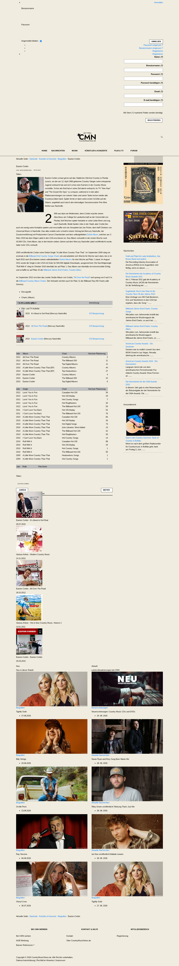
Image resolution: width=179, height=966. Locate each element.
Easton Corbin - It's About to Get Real (32, 520)
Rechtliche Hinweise (45, 960)
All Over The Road (39, 326)
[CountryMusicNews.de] (87, 137)
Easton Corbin (37, 339)
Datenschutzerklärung (25, 960)
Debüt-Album (92, 234)
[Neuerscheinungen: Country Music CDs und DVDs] (127, 689)
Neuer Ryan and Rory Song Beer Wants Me (110, 759)
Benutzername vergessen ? (151, 48)
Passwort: (155, 74)
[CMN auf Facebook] (138, 159)
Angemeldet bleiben (29, 41)
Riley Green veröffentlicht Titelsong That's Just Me (113, 807)
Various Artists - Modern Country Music (33, 554)
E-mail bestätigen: (152, 100)
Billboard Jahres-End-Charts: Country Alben (62, 270)
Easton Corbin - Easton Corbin (29, 657)
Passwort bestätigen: (150, 83)
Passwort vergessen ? (153, 45)
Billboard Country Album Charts (32, 281)
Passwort (25, 24)
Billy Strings (21, 759)
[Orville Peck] (51, 784)
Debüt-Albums (65, 259)
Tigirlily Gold (21, 711)
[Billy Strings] (51, 736)
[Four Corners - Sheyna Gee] (143, 227)
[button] (59, 150)
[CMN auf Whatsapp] (150, 917)
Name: (157, 57)
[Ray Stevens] (51, 831)
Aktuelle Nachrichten (100, 755)
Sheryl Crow (21, 901)
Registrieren (158, 51)
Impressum (60, 960)
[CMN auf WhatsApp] (148, 159)
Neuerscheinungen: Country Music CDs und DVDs (113, 711)
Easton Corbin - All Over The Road (31, 588)
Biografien (20, 708)
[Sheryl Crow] (51, 879)
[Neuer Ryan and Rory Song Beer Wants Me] (127, 736)
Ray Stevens (21, 854)
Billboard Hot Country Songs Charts (44, 256)
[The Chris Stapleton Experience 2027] (143, 184)
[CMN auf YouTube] (154, 159)
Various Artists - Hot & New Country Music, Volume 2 (39, 623)
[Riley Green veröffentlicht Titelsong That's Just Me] (127, 784)
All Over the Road (81, 277)
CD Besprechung (96, 313)
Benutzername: (153, 65)
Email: (157, 91)
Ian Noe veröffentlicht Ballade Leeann (107, 854)
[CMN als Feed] (159, 159)
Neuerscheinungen (100, 708)
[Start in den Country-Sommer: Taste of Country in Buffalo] (143, 422)
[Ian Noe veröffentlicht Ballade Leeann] (127, 831)
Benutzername (27, 8)
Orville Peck (21, 807)
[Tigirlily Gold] (51, 689)
